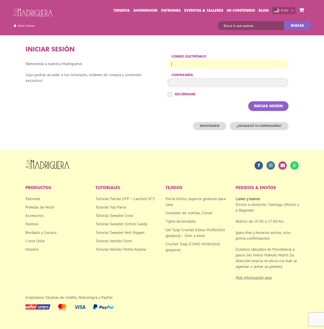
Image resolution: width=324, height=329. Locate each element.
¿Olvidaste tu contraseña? (259, 125)
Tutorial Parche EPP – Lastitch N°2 (125, 198)
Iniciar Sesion (26, 26)
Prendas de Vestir (39, 207)
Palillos (31, 223)
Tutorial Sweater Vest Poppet (120, 232)
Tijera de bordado (181, 221)
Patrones (171, 10)
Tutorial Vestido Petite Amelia (120, 249)
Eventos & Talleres (203, 10)
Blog (264, 10)
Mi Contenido (241, 10)
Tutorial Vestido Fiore (113, 240)
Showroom (145, 10)
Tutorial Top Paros (110, 207)
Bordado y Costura (40, 232)
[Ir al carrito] (301, 10)
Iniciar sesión (268, 106)
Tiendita (121, 10)
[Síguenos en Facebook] (259, 165)
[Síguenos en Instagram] (270, 165)
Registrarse (210, 125)
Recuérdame (185, 94)
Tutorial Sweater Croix (114, 215)
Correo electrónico (188, 56)
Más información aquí (254, 277)
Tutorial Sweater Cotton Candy (121, 223)
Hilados (32, 249)
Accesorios (34, 215)
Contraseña (182, 75)
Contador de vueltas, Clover (189, 212)
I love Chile (35, 240)
